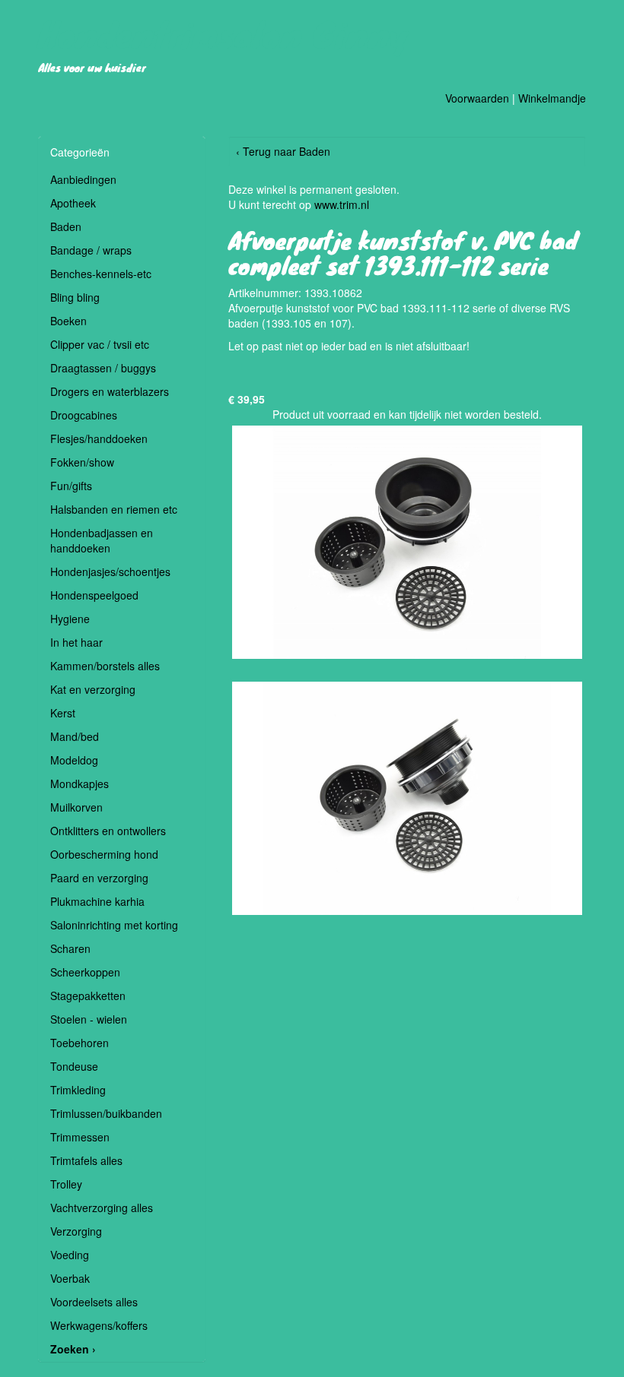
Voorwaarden (477, 98)
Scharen (70, 948)
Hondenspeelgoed (94, 595)
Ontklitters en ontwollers (108, 830)
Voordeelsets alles (94, 1301)
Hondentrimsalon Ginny (223, 33)
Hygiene (70, 618)
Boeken (68, 320)
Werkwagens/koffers (99, 1325)
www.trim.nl (341, 204)
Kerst (62, 712)
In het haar (76, 642)
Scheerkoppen (85, 972)
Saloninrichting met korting (114, 924)
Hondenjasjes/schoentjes (110, 571)
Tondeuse (74, 1066)
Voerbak (70, 1278)
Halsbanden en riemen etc (113, 509)
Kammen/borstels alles (105, 665)
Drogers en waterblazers (109, 391)
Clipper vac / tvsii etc (99, 344)
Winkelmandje (552, 98)
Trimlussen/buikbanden (106, 1113)
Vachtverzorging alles (101, 1207)
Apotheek (73, 203)
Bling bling (75, 297)
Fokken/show (82, 462)
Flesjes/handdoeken (99, 438)
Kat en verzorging (92, 689)
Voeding (69, 1254)
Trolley (66, 1184)
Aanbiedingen (83, 179)
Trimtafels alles (86, 1160)
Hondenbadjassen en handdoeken (101, 540)
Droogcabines (83, 415)
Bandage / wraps (91, 250)
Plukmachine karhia (97, 901)
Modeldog (74, 760)
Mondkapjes (79, 783)
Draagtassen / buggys (103, 367)
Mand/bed (74, 736)
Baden (65, 226)
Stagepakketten (88, 995)
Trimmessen (80, 1136)
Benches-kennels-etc (100, 273)
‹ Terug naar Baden (283, 151)
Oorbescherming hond (104, 854)
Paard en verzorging (99, 877)
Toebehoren (79, 1042)
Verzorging (76, 1231)
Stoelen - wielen (88, 1019)
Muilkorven (76, 807)
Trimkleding (78, 1089)
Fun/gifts (71, 485)
